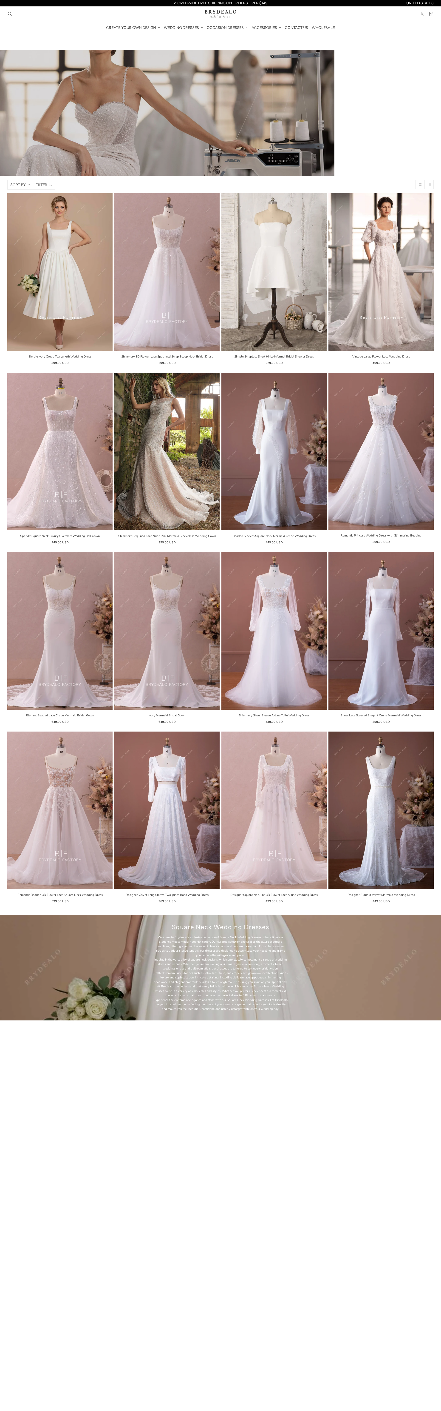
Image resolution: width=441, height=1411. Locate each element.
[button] (419, 184)
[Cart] (431, 14)
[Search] (9, 14)
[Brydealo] (220, 14)
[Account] (422, 14)
